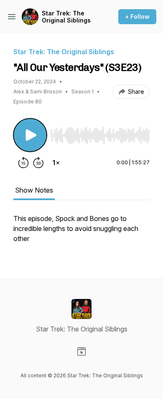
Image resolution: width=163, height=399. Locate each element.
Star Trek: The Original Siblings (66, 17)
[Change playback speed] (56, 162)
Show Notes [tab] (34, 190)
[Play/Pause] (30, 135)
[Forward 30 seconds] (38, 162)
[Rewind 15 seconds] (23, 162)
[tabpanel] (81, 232)
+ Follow (137, 16)
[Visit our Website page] (81, 351)
